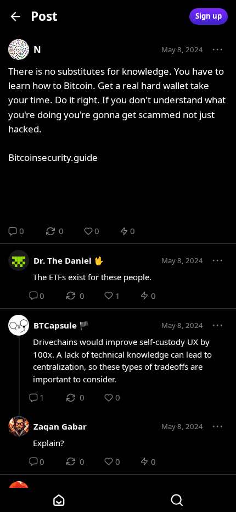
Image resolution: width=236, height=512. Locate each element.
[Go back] (15, 16)
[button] (217, 50)
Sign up (208, 16)
